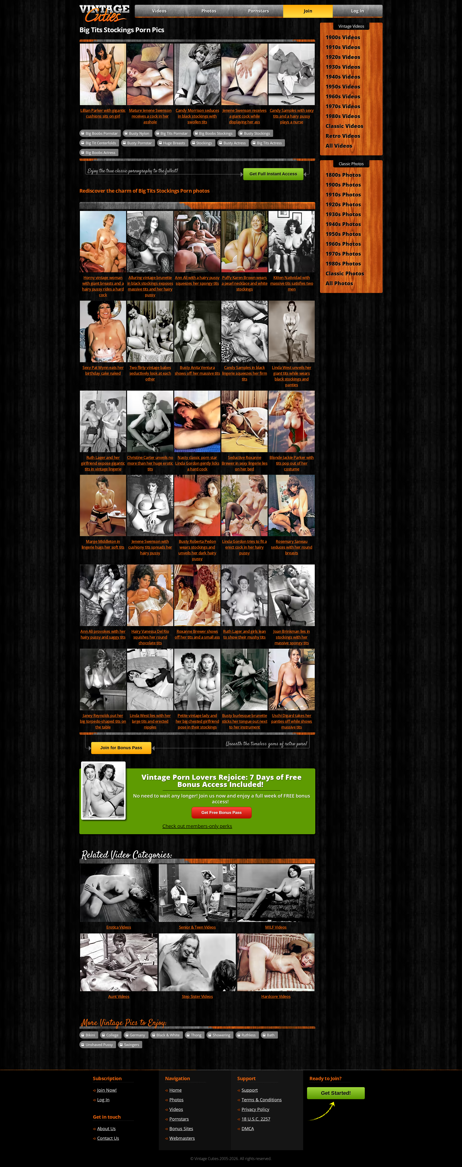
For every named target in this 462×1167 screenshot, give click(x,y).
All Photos (339, 283)
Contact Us (108, 1138)
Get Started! (336, 1093)
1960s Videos (343, 96)
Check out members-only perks (197, 826)
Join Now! (107, 1090)
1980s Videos (343, 116)
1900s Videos (343, 37)
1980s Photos (343, 263)
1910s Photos (343, 194)
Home (175, 1090)
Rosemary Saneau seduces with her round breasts (291, 547)
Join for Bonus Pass (121, 747)
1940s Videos (343, 76)
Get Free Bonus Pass (221, 812)
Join (308, 11)
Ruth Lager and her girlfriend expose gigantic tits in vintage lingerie (103, 463)
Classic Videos (344, 125)
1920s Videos (343, 56)
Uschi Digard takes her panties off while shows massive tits (291, 721)
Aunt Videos (118, 996)
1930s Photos (343, 214)
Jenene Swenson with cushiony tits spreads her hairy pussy (150, 547)
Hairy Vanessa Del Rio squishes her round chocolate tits (150, 637)
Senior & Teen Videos (197, 927)
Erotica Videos (118, 927)
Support (250, 1090)
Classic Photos (345, 273)
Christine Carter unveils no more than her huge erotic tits (150, 463)
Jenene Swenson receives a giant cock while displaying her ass (245, 116)
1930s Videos (343, 66)
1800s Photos (343, 174)
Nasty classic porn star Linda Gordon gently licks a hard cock (197, 463)
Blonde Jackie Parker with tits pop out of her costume (292, 463)
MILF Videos (276, 927)
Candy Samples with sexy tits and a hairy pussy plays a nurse (292, 116)
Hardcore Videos (275, 996)
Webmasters (182, 1138)
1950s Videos (343, 86)
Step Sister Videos (197, 996)
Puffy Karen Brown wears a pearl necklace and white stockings (245, 283)
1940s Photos (343, 224)
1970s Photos (343, 253)
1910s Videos (343, 47)
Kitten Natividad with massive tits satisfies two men (291, 283)
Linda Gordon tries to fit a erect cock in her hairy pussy (244, 547)
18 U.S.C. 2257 (256, 1119)
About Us (106, 1128)
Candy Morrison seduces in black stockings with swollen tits (197, 116)
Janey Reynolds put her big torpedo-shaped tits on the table (103, 721)
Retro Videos (343, 135)
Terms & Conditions (262, 1100)
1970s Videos (343, 106)
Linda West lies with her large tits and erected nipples (150, 721)
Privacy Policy (255, 1109)
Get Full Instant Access (273, 173)
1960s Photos (343, 243)
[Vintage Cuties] (104, 21)
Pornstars (258, 11)
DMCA (248, 1128)
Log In (357, 11)
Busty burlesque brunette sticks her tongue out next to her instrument (244, 721)
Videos (159, 11)
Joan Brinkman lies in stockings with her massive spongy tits (291, 637)
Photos (208, 11)
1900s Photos (343, 184)
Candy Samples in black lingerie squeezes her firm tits (244, 373)
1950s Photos (343, 233)
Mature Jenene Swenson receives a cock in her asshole (150, 116)
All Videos (339, 145)
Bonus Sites (181, 1128)
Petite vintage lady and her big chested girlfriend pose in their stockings (197, 721)
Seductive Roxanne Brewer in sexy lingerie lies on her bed (245, 463)
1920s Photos (343, 204)
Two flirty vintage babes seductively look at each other (150, 373)
